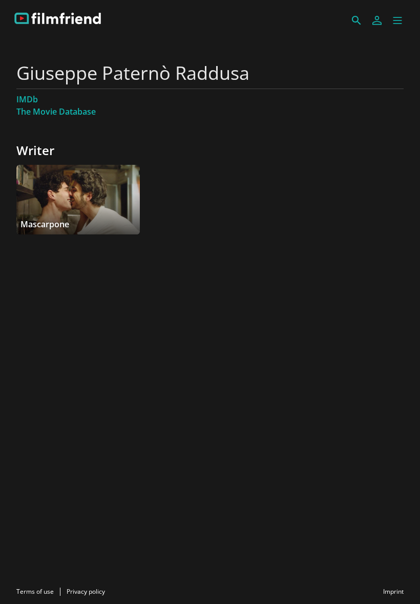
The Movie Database (56, 111)
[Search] (356, 20)
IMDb (27, 99)
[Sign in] (377, 20)
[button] (397, 20)
